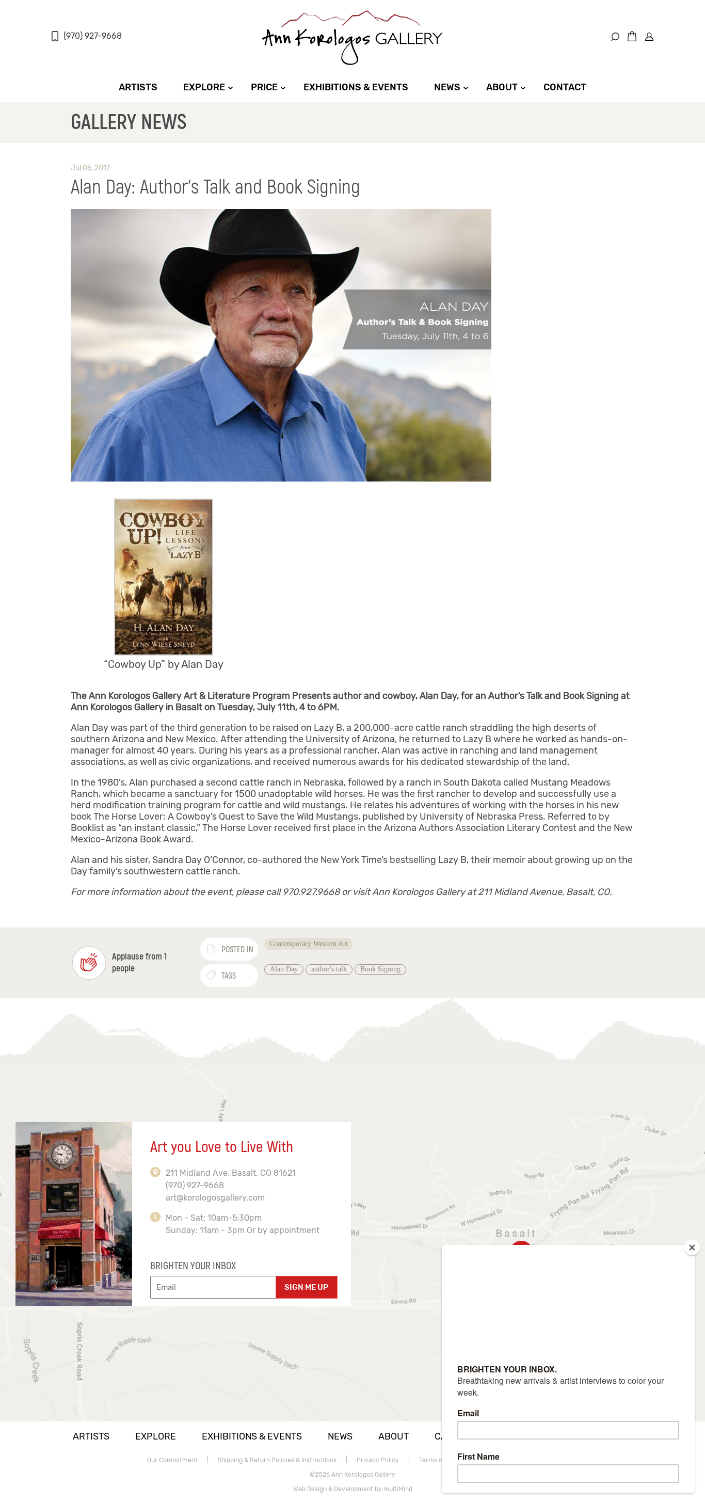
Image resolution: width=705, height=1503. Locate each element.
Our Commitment (172, 1460)
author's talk (329, 969)
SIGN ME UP (306, 1287)
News (447, 87)
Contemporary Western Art (308, 944)
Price (264, 87)
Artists (138, 87)
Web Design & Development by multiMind (352, 1489)
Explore (204, 87)
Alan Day (284, 969)
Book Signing (380, 969)
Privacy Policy (378, 1460)
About (502, 87)
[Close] (692, 1247)
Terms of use (438, 1460)
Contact (564, 87)
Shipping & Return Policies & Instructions (277, 1460)
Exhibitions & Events (355, 87)
